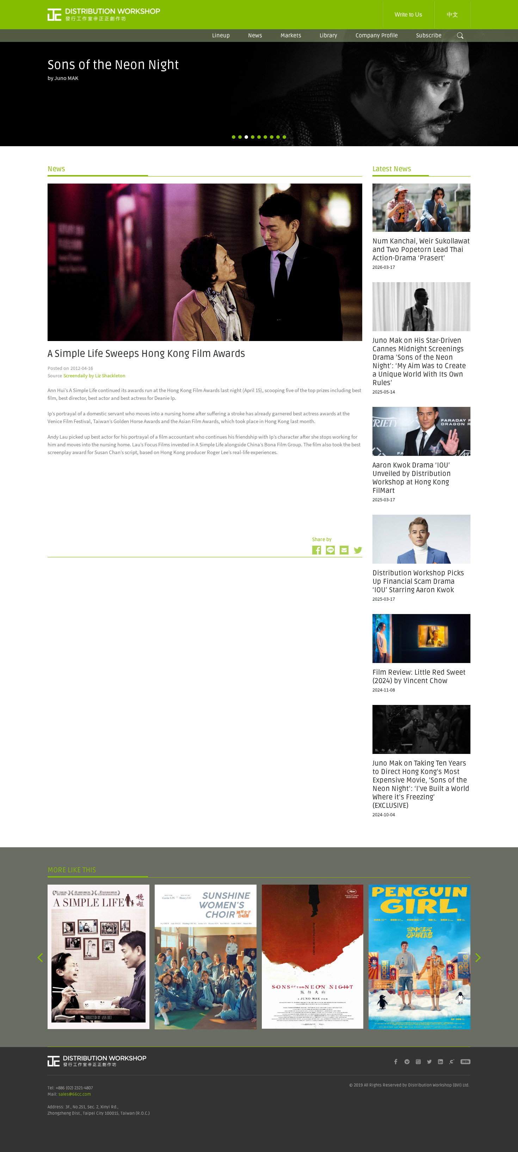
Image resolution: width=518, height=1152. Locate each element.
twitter (357, 550)
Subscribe (429, 35)
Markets (290, 35)
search (460, 35)
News (255, 35)
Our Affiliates (373, 57)
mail (344, 550)
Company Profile (377, 35)
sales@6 (66, 1094)
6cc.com (83, 1094)
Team (373, 44)
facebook (316, 550)
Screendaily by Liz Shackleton (94, 375)
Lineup (221, 35)
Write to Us (408, 15)
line (330, 550)
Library (328, 35)
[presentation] (40, 957)
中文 (452, 15)
